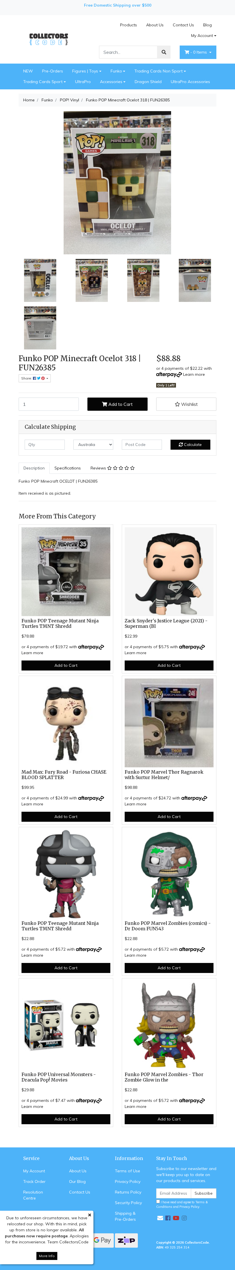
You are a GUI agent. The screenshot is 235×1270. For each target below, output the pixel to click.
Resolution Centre (33, 1195)
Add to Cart (120, 404)
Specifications (67, 468)
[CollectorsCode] (49, 39)
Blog (207, 24)
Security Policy (128, 1202)
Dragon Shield (148, 81)
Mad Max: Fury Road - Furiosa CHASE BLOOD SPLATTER (63, 774)
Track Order (34, 1181)
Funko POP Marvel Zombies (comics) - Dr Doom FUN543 (168, 926)
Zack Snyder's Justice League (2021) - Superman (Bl (166, 623)
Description (34, 468)
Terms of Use (127, 1170)
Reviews (99, 468)
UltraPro (83, 81)
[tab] (34, 468)
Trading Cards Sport (42, 81)
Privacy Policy (127, 1181)
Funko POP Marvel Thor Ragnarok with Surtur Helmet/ (164, 774)
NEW (28, 71)
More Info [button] (47, 1256)
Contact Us (183, 24)
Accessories (111, 81)
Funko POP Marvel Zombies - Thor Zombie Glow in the (164, 1077)
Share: (27, 378)
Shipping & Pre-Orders (125, 1216)
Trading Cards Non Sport (158, 71)
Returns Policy (128, 1192)
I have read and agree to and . (182, 1204)
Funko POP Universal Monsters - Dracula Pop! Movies (58, 1077)
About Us (155, 24)
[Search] (164, 52)
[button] (186, 404)
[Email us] (160, 1218)
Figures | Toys (85, 71)
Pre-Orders (52, 71)
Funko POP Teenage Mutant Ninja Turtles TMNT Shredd (60, 623)
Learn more (194, 374)
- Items (199, 52)
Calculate (192, 444)
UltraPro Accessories (190, 81)
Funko (116, 71)
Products (128, 24)
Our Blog (77, 1181)
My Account (202, 35)
